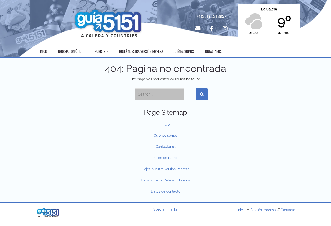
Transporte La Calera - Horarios (165, 180)
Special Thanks (165, 209)
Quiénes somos (183, 51)
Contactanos (213, 51)
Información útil (69, 51)
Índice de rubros (165, 158)
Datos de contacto (165, 191)
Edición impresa (263, 210)
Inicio (44, 51)
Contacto (288, 210)
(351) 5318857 (213, 16)
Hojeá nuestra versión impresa (141, 51)
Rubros (100, 51)
